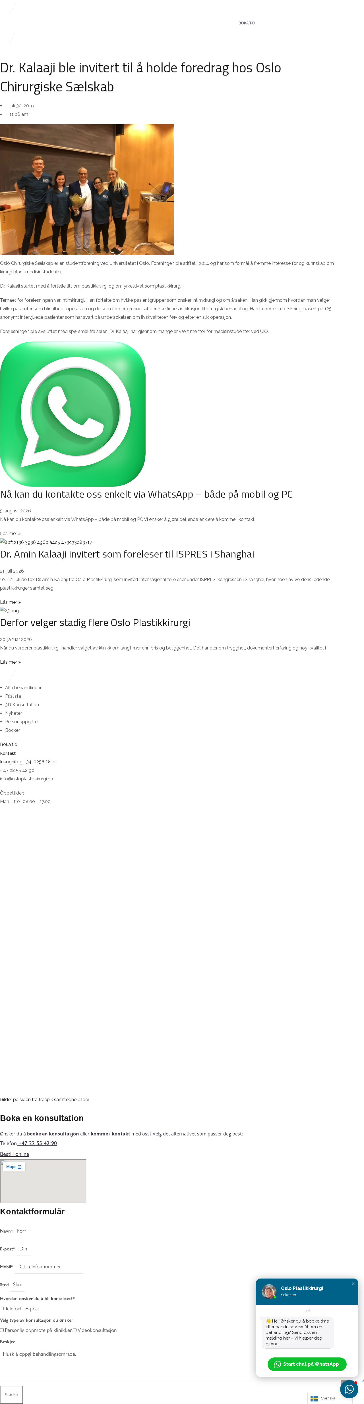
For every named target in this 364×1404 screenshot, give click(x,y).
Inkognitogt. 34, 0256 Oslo (27, 761)
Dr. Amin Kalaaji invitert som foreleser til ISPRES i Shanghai (127, 553)
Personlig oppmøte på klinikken (39, 1330)
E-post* (8, 1249)
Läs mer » (10, 533)
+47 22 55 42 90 (37, 1143)
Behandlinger (33, 21)
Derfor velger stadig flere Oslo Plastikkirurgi (95, 622)
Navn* (7, 1231)
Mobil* (7, 1266)
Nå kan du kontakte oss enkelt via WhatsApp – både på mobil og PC (146, 494)
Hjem (4, 21)
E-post (32, 1308)
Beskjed (8, 1341)
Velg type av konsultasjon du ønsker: (37, 1320)
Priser (69, 21)
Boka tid (247, 23)
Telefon (12, 1308)
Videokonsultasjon (97, 1330)
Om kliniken (147, 21)
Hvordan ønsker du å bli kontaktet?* (37, 1298)
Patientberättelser (105, 21)
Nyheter (214, 21)
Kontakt (182, 21)
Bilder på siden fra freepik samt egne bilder (44, 1099)
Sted (5, 1284)
